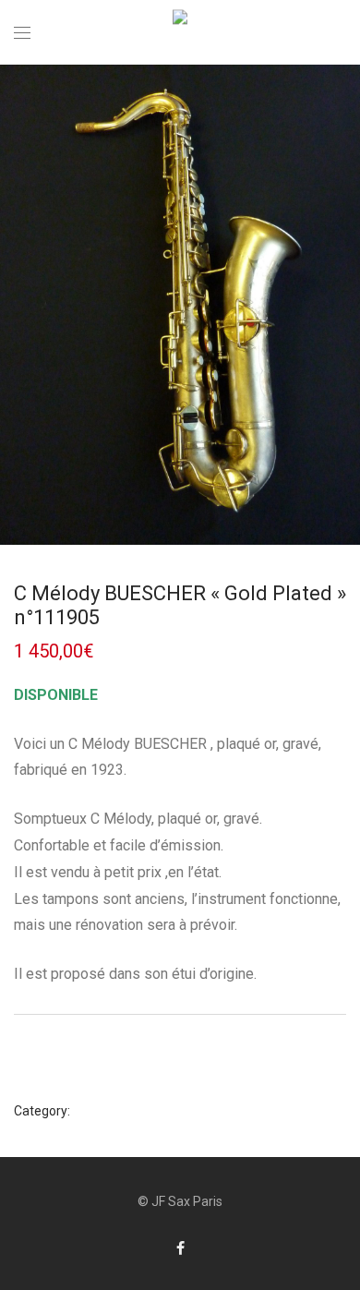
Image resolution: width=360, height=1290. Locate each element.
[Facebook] (180, 1247)
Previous (17, 305)
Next (342, 305)
